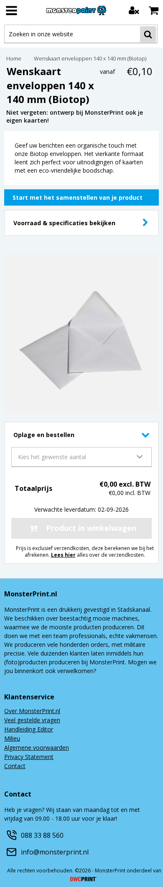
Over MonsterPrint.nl (32, 711)
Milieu (12, 739)
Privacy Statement (28, 757)
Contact (14, 766)
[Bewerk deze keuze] (145, 223)
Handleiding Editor (28, 729)
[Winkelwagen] (153, 10)
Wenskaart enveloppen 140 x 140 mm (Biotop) (90, 59)
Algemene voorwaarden (36, 748)
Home (13, 59)
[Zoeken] (148, 34)
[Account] (134, 10)
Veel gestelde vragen (32, 720)
